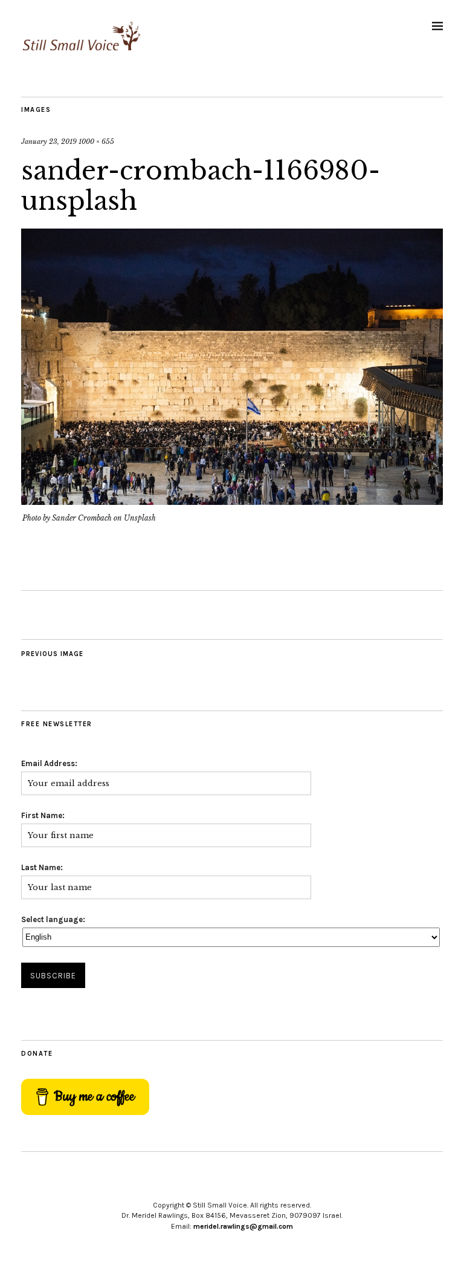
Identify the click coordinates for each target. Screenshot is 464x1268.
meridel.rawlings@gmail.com (243, 1226)
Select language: (53, 919)
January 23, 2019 (49, 141)
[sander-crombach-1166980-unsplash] (232, 501)
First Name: (43, 815)
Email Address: (49, 763)
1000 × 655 (96, 141)
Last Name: (42, 867)
